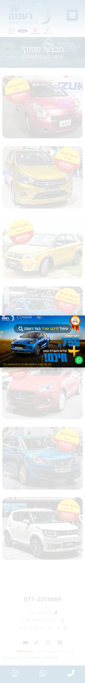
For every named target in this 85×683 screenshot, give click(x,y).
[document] (42, 341)
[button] (2, 332)
